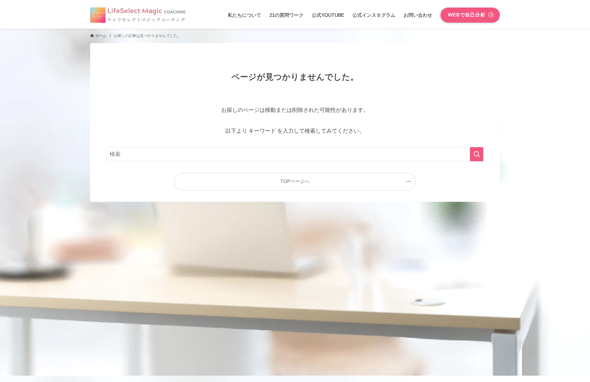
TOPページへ (294, 181)
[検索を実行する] (476, 154)
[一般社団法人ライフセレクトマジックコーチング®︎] (139, 15)
